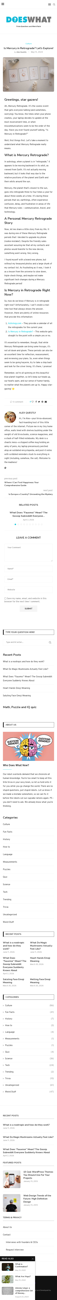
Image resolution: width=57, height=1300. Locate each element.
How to (6, 847)
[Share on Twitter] (39, 402)
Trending (7, 899)
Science (6, 884)
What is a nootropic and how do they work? (23, 661)
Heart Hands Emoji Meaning (16, 688)
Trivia (5, 907)
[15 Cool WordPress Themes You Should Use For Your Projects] (11, 1179)
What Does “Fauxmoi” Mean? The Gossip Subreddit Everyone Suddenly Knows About (14, 964)
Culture (29, 44)
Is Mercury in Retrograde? (20, 331)
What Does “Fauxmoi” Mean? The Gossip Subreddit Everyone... (29, 514)
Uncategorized (10, 914)
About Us (7, 1227)
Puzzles (6, 869)
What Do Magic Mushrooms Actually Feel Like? (25, 669)
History (6, 839)
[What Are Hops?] (7, 1279)
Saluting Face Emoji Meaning (17, 695)
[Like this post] (33, 402)
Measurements (10, 862)
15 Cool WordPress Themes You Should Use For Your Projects (38, 1175)
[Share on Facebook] (36, 402)
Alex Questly (21, 52)
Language (7, 854)
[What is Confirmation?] (7, 1267)
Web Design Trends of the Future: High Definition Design (37, 1198)
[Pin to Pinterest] (42, 402)
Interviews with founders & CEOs (22, 1242)
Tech (5, 892)
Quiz (5, 877)
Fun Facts (7, 832)
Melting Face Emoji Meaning (40, 981)
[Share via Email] (46, 402)
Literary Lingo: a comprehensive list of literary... (24, 1291)
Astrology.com (14, 323)
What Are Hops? (23, 1276)
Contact (7, 1235)
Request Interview (15, 1250)
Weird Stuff (8, 922)
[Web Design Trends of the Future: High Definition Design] (11, 1203)
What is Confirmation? (21, 1265)
